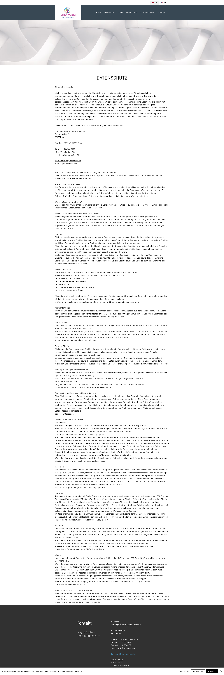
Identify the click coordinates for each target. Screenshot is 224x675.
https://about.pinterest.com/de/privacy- (83, 519)
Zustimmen (212, 671)
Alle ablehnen (198, 671)
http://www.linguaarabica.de (68, 160)
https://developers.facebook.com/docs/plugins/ (82, 434)
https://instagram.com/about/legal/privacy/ (85, 487)
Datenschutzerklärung (74, 671)
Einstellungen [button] (184, 671)
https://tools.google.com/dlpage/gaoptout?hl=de (145, 363)
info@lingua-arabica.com (66, 163)
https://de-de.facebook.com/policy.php (113, 455)
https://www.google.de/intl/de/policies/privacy (82, 549)
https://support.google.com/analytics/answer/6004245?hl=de (83, 387)
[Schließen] (221, 671)
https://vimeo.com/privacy (73, 584)
